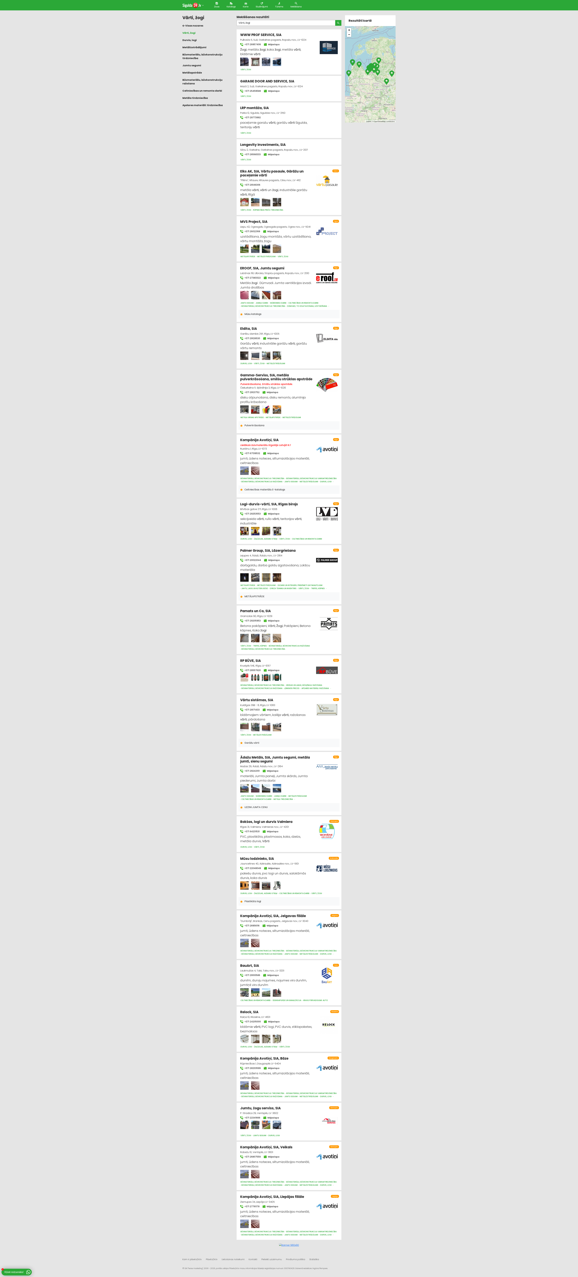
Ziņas (216, 6)
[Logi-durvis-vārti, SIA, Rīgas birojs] (244, 531)
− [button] (349, 34)
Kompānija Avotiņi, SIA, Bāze (264, 1058)
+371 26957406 (252, 44)
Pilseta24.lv (212, 1259)
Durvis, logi (189, 40)
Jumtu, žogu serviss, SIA (260, 1108)
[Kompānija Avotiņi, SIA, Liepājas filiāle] (244, 1224)
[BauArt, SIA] (244, 992)
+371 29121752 (251, 392)
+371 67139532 (251, 453)
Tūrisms (279, 6)
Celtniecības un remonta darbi (202, 91)
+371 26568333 (252, 154)
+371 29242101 (251, 770)
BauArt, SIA (249, 965)
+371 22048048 (252, 868)
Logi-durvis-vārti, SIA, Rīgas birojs (269, 504)
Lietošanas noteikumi (233, 1259)
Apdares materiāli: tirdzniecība (202, 105)
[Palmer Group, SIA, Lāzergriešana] (244, 577)
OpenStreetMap (380, 121)
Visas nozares (194, 25)
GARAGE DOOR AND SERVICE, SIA (267, 81)
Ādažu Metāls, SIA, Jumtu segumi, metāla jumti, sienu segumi (275, 759)
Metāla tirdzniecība (195, 98)
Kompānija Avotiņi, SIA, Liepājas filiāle (272, 1196)
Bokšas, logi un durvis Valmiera (266, 821)
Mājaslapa (273, 44)
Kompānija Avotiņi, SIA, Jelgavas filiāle (273, 916)
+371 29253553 (252, 513)
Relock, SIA (249, 1012)
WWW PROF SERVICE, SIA (260, 35)
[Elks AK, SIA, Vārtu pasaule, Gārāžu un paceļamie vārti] (244, 202)
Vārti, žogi (189, 33)
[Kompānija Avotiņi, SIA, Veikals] (244, 1174)
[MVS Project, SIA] (244, 249)
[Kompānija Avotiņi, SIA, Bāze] (244, 1085)
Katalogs (231, 6)
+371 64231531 (251, 831)
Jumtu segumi (191, 65)
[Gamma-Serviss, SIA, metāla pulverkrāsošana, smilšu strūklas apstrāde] (244, 409)
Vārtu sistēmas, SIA (256, 700)
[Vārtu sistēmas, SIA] (244, 727)
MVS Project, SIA (253, 221)
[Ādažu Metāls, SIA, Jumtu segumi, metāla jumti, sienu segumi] (244, 788)
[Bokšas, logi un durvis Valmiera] (327, 829)
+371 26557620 (252, 670)
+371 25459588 (252, 91)
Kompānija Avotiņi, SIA (259, 440)
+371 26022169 (251, 231)
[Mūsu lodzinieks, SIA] (244, 885)
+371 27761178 (251, 1206)
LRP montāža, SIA (254, 108)
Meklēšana (296, 6)
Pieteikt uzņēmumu (271, 1259)
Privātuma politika (295, 1259)
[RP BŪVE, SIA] (244, 677)
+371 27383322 (252, 277)
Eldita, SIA (248, 328)
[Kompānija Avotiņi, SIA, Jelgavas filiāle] (244, 943)
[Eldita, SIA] (244, 355)
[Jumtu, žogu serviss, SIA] (244, 1125)
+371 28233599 (252, 1068)
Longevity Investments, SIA (263, 144)
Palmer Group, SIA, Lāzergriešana (268, 550)
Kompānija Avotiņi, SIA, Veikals (266, 1147)
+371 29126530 (251, 338)
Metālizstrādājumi (194, 47)
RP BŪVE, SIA (250, 660)
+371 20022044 (252, 560)
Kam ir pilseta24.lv (192, 1259)
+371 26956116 (251, 925)
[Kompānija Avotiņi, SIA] (244, 470)
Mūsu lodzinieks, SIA (257, 858)
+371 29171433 (251, 709)
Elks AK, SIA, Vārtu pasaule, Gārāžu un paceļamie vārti (272, 173)
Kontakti (253, 1259)
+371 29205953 (252, 620)
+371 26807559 (252, 1156)
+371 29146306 (252, 184)
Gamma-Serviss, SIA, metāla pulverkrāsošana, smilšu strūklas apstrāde (276, 377)
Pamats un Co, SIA (255, 611)
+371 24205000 (252, 1021)
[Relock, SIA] (244, 1039)
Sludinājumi (262, 6)
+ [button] (349, 30)
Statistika (314, 1259)
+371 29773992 (252, 117)
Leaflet (368, 121)
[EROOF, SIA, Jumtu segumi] (244, 295)
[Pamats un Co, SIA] (244, 638)
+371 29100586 (251, 975)
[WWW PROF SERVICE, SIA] (244, 62)
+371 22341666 (252, 1117)
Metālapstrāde (192, 72)
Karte (246, 6)
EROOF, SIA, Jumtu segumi (262, 268)
